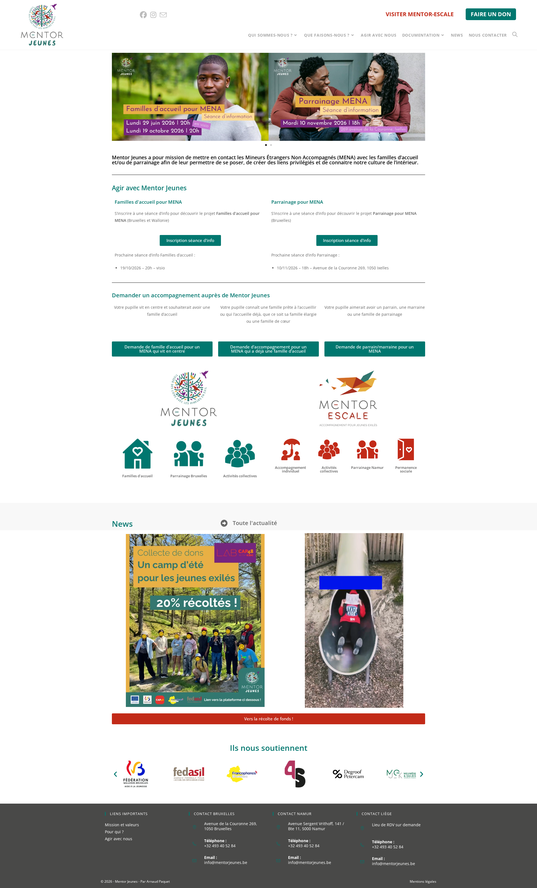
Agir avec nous (118, 838)
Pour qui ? (114, 831)
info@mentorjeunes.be (225, 862)
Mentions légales (423, 881)
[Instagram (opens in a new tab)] (153, 14)
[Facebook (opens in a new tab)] (144, 14)
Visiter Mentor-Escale (420, 14)
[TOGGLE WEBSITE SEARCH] (515, 35)
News (122, 523)
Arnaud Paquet (158, 881)
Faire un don (491, 14)
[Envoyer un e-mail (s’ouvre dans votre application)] (163, 14)
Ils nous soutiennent (268, 747)
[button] (266, 145)
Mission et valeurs (122, 824)
